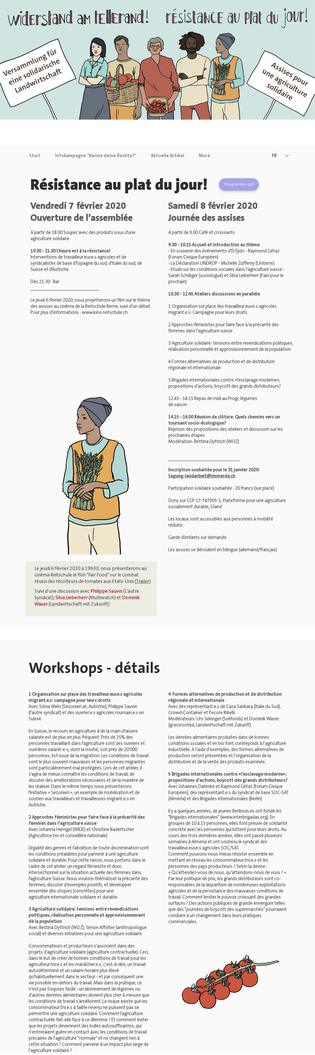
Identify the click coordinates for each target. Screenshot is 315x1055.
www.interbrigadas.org (244, 817)
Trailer (142, 581)
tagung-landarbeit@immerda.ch (201, 476)
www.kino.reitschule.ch (105, 312)
